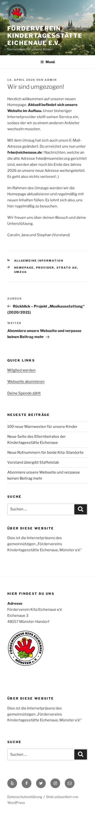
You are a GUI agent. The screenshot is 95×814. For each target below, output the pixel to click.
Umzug (20, 272)
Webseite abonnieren (26, 381)
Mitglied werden (21, 370)
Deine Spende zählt (24, 393)
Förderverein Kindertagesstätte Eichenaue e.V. (44, 35)
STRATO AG (67, 267)
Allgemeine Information (39, 260)
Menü (50, 62)
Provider (45, 267)
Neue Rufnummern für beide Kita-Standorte (45, 452)
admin (51, 80)
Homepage (24, 267)
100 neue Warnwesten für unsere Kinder (42, 426)
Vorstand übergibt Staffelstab (33, 462)
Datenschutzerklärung (24, 797)
